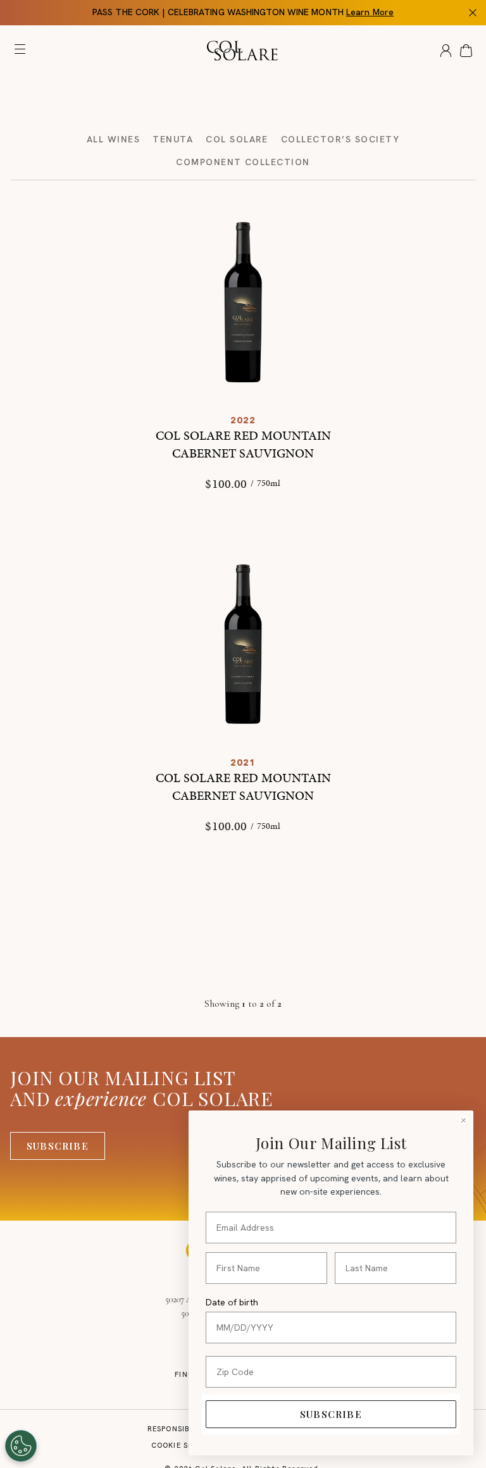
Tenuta (173, 139)
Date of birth (232, 1302)
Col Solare (237, 139)
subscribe (331, 1414)
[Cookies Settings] (21, 1446)
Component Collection (243, 162)
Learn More (370, 12)
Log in (445, 50)
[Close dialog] (463, 1120)
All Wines (113, 139)
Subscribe (58, 1146)
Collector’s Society (340, 139)
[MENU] (23, 52)
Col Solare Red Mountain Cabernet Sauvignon (243, 444)
